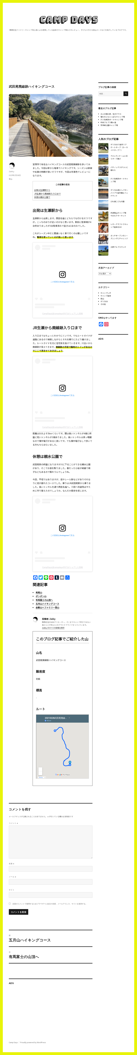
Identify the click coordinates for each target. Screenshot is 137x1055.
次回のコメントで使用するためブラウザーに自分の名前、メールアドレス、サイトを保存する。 (49, 904)
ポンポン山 (41, 596)
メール (12, 877)
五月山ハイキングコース (47, 603)
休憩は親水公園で (42, 197)
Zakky (11, 171)
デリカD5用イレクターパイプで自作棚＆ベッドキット (119, 193)
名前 (11, 863)
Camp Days (68, 19)
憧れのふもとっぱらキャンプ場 (112, 116)
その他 (103, 304)
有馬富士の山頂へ (44, 600)
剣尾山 (39, 592)
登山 (10, 179)
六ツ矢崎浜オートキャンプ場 (111, 119)
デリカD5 (104, 301)
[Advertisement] (69, 62)
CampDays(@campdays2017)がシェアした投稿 (62, 313)
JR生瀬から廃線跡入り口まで (47, 193)
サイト (11, 890)
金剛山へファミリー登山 (47, 607)
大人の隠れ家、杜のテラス (110, 114)
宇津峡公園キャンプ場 (109, 125)
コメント (13, 823)
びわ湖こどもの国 (117, 201)
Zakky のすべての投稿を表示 (53, 627)
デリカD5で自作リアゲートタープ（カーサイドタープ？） (119, 147)
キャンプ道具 (105, 295)
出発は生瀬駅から (42, 189)
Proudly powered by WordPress (33, 1042)
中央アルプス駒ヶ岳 (108, 122)
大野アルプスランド (118, 247)
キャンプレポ (105, 293)
